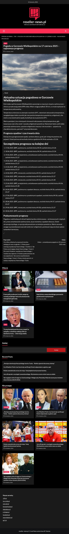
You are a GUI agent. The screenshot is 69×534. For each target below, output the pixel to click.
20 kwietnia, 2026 (9, 416)
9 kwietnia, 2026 (42, 448)
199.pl (5, 498)
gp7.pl (5, 520)
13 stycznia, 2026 (42, 299)
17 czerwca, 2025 (9, 51)
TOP (5, 43)
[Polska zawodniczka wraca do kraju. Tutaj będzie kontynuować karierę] (18, 431)
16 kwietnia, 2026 (42, 416)
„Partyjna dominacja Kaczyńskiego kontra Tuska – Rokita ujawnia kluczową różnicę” (29, 363)
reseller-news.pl (34, 22)
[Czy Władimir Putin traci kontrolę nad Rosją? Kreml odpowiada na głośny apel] (51, 399)
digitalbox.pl (7, 509)
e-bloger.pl (6, 512)
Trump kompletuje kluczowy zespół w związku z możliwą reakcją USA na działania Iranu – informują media (16, 331)
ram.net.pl (6, 504)
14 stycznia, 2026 (9, 301)
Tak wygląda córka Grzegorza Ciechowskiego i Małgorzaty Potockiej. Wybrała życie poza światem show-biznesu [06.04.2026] (33, 379)
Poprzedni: (19, 250)
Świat (38, 407)
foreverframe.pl (7, 506)
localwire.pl (6, 515)
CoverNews (33, 531)
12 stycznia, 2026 (9, 336)
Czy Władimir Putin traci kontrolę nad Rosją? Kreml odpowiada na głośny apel (27, 367)
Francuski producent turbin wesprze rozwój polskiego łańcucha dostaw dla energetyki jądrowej (16, 296)
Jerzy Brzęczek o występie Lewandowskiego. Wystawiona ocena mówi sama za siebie (29, 374)
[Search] (66, 31)
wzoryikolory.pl (7, 517)
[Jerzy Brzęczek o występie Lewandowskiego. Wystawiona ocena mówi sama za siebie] (51, 431)
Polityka (6, 407)
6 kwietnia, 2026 (9, 482)
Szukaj (4, 343)
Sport (5, 439)
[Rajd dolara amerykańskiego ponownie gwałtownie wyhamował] (51, 281)
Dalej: (51, 242)
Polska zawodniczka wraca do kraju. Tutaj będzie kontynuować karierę (25, 370)
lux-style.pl (6, 501)
